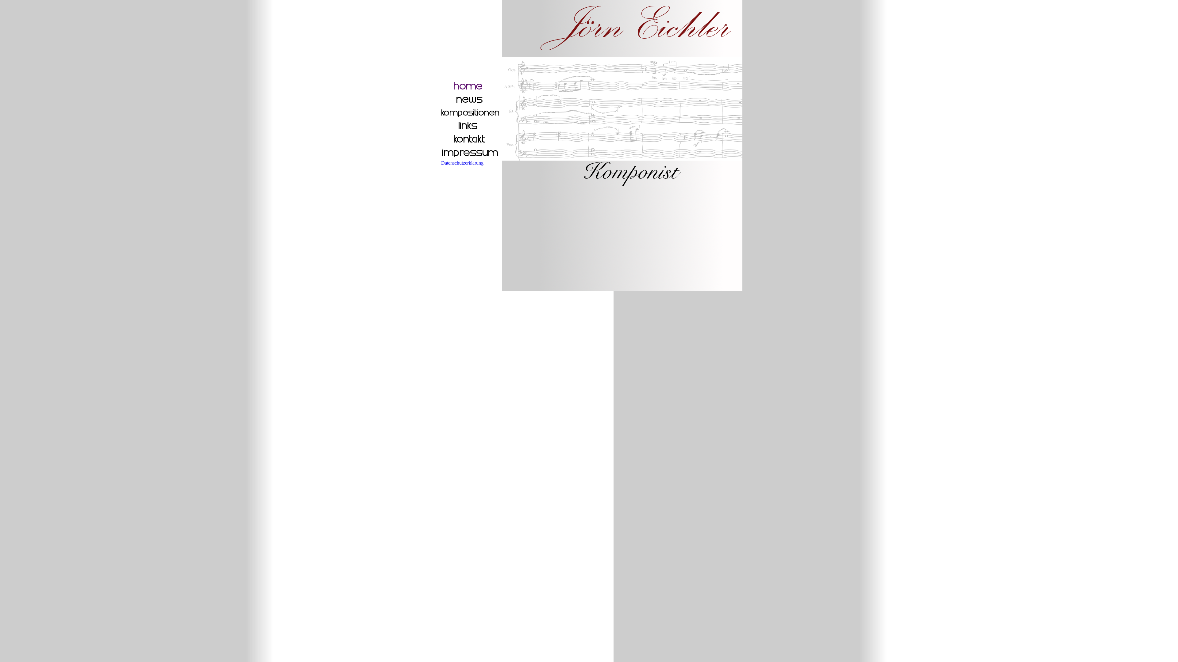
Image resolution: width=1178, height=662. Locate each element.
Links (470, 126)
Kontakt (470, 139)
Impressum (470, 152)
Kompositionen (470, 113)
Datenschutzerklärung (462, 163)
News (470, 99)
